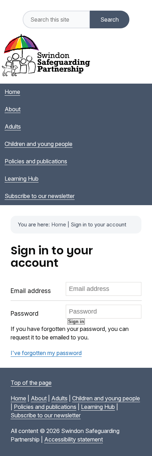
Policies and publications (45, 406)
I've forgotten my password (46, 352)
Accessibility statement (73, 439)
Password (25, 313)
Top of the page (31, 382)
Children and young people (106, 398)
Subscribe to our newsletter (46, 415)
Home (58, 224)
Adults (59, 398)
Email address (31, 290)
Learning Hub (98, 406)
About (39, 398)
